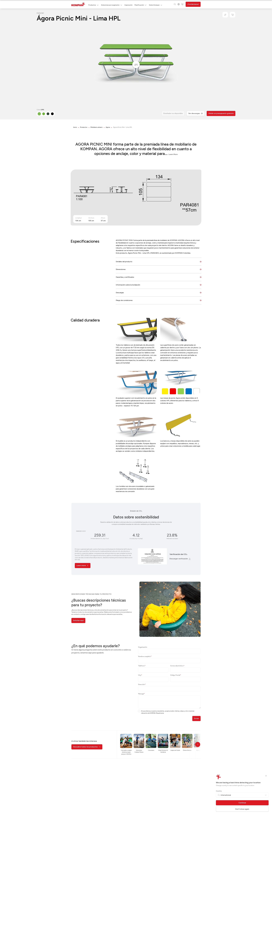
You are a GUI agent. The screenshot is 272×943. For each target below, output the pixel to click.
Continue (242, 803)
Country (219, 791)
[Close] (266, 775)
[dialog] (136, 471)
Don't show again (242, 809)
